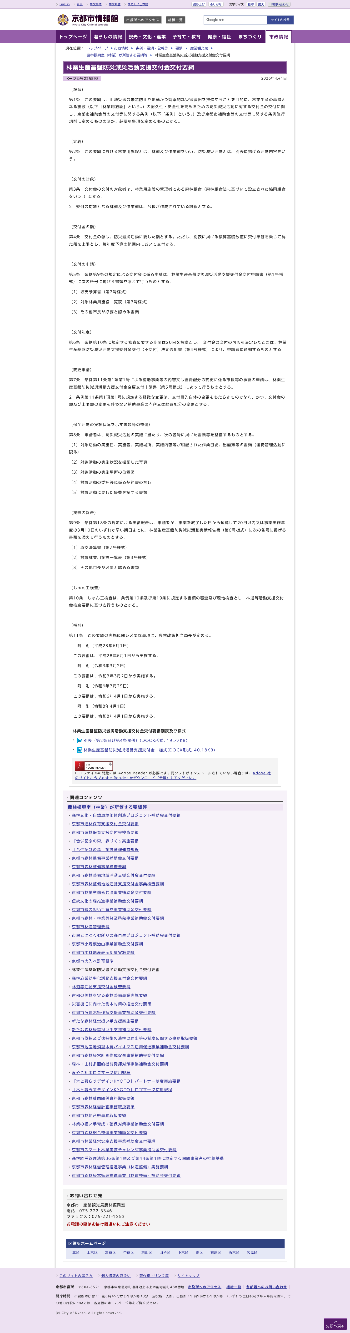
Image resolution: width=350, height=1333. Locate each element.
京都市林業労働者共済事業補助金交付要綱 (111, 892)
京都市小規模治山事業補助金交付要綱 (107, 944)
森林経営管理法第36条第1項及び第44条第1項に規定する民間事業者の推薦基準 (148, 1158)
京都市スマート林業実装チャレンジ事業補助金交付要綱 (124, 1150)
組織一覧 (175, 20)
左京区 (110, 1252)
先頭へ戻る (335, 1326)
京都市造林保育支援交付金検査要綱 (105, 832)
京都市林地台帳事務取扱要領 (99, 1115)
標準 (251, 4)
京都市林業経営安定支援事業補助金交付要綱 (114, 1141)
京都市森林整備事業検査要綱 (99, 867)
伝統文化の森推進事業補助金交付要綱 (107, 901)
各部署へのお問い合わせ (266, 1287)
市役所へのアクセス (143, 20)
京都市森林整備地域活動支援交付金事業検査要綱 (118, 884)
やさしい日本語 (138, 4)
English (65, 4)
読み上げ (199, 4)
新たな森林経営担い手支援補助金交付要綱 (111, 1030)
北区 (76, 1252)
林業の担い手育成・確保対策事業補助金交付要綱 (118, 1124)
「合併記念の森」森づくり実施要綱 (105, 841)
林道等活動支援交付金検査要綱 (101, 987)
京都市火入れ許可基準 (93, 961)
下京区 (183, 1252)
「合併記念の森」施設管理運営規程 (105, 849)
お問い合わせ (280, 4)
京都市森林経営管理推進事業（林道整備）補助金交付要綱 (126, 1175)
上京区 (92, 1252)
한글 (80, 4)
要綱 (179, 48)
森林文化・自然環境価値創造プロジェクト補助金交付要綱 (126, 815)
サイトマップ (189, 1275)
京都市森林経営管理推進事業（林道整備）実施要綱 (120, 1167)
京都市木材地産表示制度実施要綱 (103, 952)
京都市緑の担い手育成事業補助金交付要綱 (111, 910)
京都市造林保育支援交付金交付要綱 (105, 824)
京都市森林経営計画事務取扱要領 (103, 1107)
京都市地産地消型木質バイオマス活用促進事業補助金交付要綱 (130, 1047)
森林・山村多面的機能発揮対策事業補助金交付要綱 (120, 1064)
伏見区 (252, 1252)
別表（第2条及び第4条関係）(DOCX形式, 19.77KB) (136, 740)
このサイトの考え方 (76, 1275)
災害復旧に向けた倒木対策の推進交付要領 (111, 1004)
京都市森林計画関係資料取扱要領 (103, 1098)
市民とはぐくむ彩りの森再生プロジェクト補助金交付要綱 (126, 935)
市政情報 (121, 48)
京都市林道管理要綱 (91, 927)
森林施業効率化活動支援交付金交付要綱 (109, 978)
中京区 (128, 1252)
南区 (199, 1252)
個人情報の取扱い (116, 1275)
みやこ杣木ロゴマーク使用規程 (101, 1073)
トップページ (97, 48)
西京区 (234, 1252)
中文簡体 (95, 4)
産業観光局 (199, 48)
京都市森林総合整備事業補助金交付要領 (109, 1133)
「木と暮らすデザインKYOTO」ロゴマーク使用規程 (122, 1090)
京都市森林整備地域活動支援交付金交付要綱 (114, 875)
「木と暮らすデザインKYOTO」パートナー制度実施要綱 (126, 1081)
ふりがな (216, 4)
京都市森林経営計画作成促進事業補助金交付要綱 (118, 1055)
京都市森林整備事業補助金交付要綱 (105, 858)
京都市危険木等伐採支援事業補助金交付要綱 (114, 1012)
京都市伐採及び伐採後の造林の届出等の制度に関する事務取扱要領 (135, 1038)
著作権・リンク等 (154, 1275)
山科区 (165, 1252)
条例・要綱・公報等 (152, 48)
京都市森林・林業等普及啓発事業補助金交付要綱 (118, 918)
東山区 (146, 1252)
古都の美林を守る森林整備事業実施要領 (109, 995)
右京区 (215, 1252)
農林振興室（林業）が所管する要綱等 (117, 55)
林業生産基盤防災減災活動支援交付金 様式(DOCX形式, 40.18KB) (149, 750)
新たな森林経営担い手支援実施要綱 (105, 1021)
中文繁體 (114, 4)
